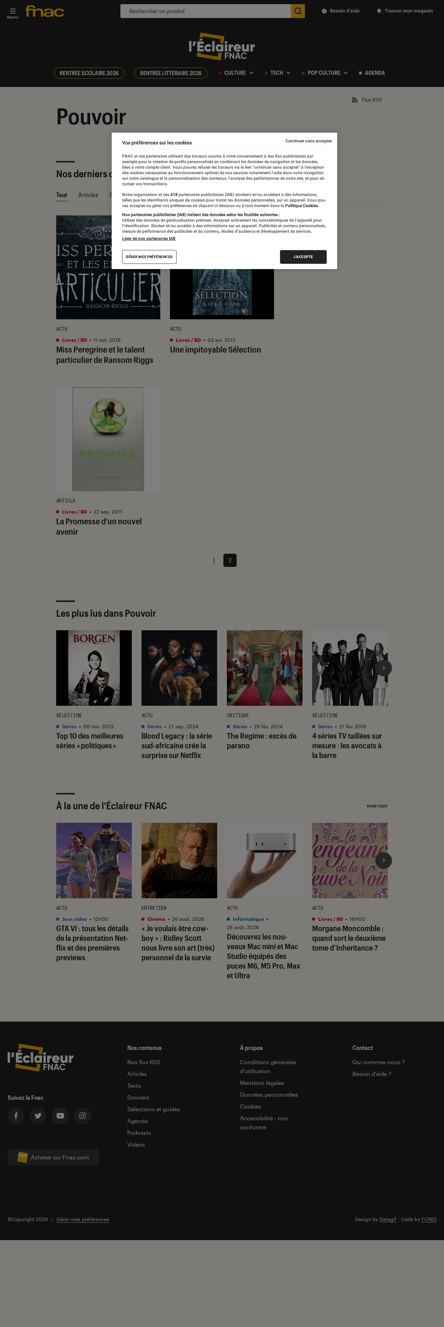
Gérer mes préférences (149, 257)
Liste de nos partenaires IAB (149, 239)
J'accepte (303, 257)
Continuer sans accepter (308, 141)
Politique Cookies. (301, 205)
